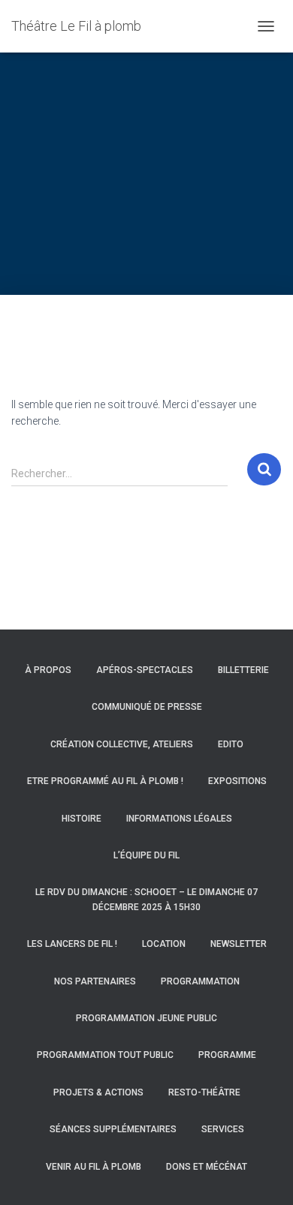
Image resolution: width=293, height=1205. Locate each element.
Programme (227, 1055)
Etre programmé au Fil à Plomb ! (105, 781)
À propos (48, 670)
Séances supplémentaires (113, 1129)
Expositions (237, 781)
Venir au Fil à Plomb (93, 1166)
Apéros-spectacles (144, 670)
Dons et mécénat (206, 1166)
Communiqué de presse (147, 707)
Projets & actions (98, 1092)
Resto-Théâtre (204, 1092)
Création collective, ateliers (121, 744)
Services (222, 1129)
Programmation (200, 981)
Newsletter (238, 944)
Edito (230, 744)
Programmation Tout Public (105, 1055)
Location (164, 944)
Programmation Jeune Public (146, 1018)
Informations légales (179, 818)
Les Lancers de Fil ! (72, 944)
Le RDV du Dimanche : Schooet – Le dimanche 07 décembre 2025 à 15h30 (146, 899)
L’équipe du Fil (146, 855)
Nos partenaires (95, 981)
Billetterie (243, 670)
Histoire (81, 818)
